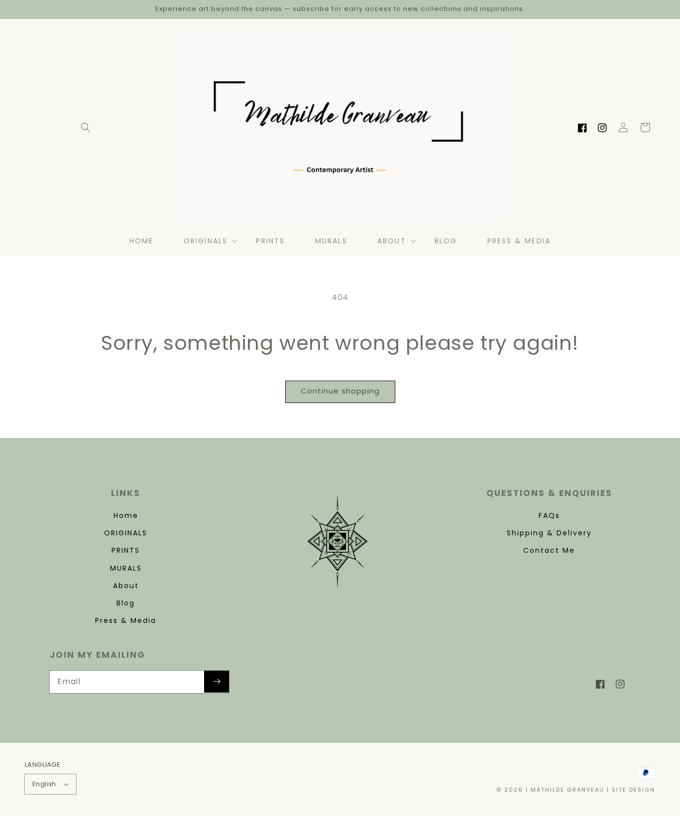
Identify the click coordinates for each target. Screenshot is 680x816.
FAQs (549, 515)
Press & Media (125, 620)
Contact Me (549, 550)
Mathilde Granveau (567, 790)
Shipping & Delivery (549, 533)
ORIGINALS (125, 533)
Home (125, 515)
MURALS (126, 568)
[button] (86, 127)
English (44, 784)
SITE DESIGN (633, 790)
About (126, 586)
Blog (125, 603)
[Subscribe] (216, 682)
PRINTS (126, 550)
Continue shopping (340, 391)
